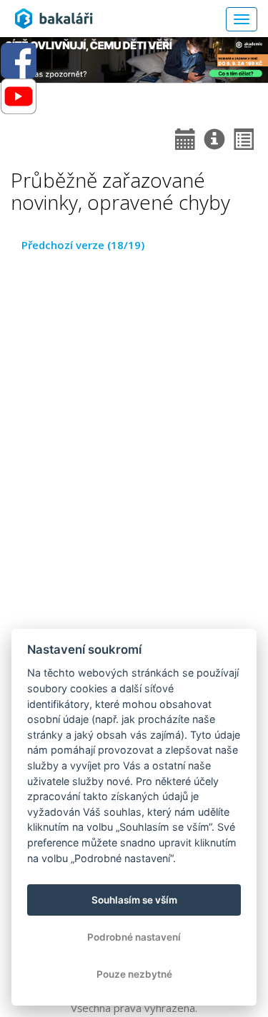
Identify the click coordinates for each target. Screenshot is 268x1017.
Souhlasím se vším (134, 900)
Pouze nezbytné (134, 974)
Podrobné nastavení (134, 937)
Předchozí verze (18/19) (82, 245)
